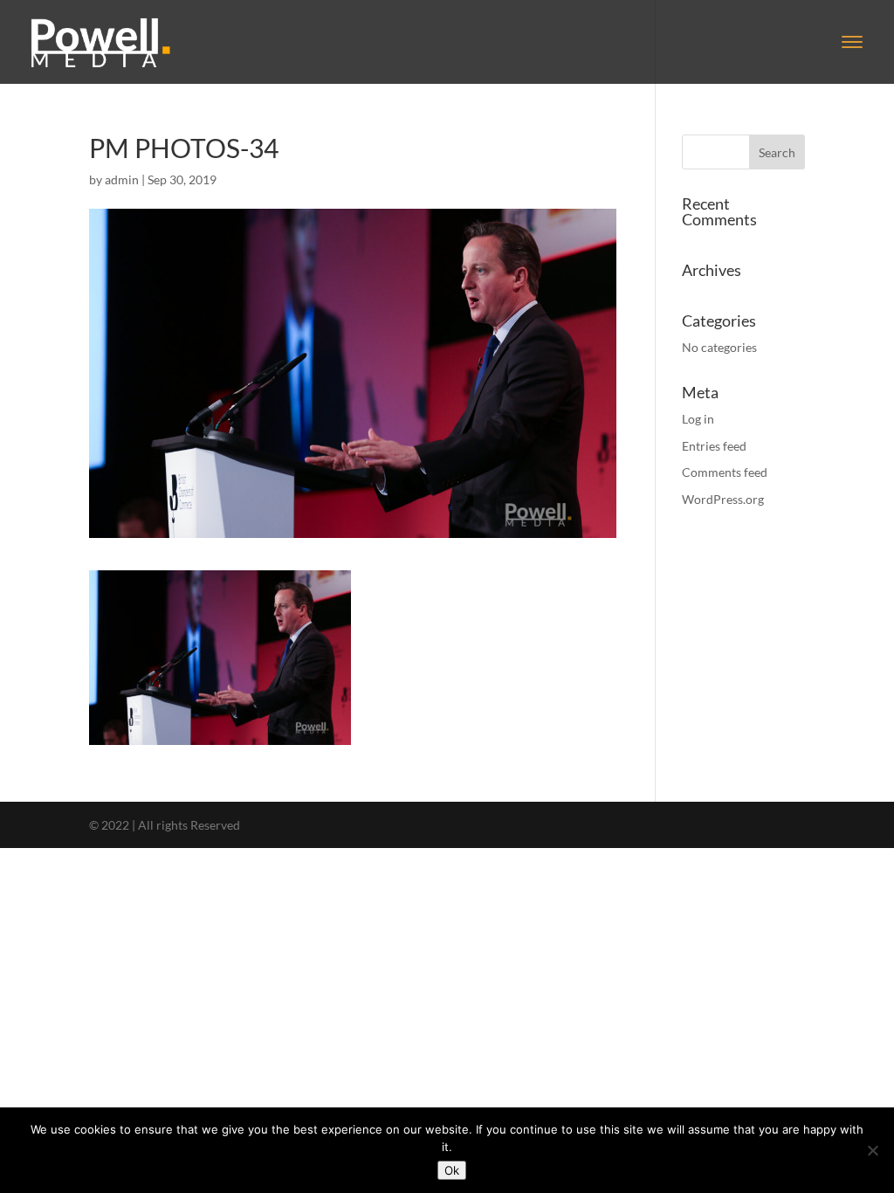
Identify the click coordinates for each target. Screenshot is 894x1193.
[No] (872, 1150)
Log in (698, 418)
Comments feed (724, 472)
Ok (451, 1170)
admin (122, 179)
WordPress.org (723, 499)
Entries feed (714, 445)
